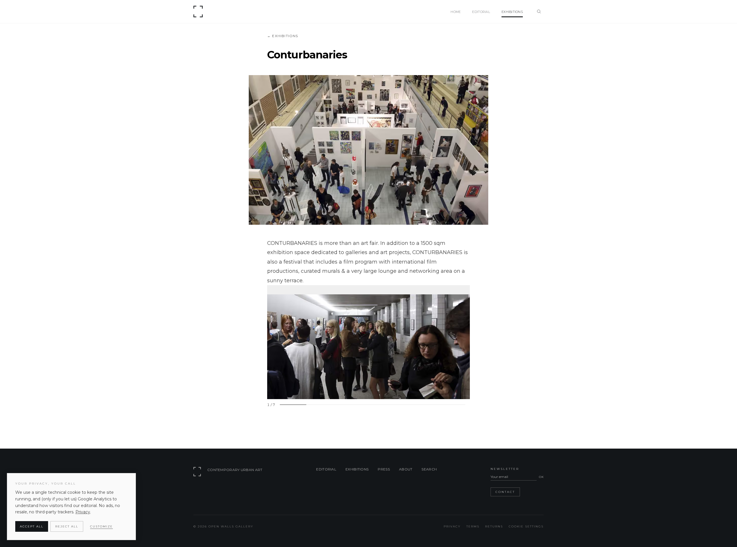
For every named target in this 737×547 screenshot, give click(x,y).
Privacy (452, 526)
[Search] (539, 11)
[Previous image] (274, 342)
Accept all (31, 526)
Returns (494, 526)
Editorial (326, 469)
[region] (368, 346)
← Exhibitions (282, 36)
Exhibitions (356, 469)
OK (541, 477)
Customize (101, 526)
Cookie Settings (526, 526)
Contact (505, 492)
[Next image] (463, 342)
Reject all (66, 526)
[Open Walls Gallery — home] (199, 11)
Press (384, 469)
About (406, 469)
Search (429, 469)
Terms (472, 526)
